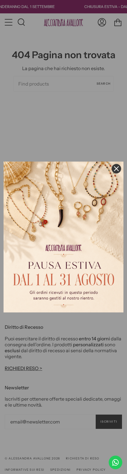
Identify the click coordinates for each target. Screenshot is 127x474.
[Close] (116, 169)
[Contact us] (115, 462)
